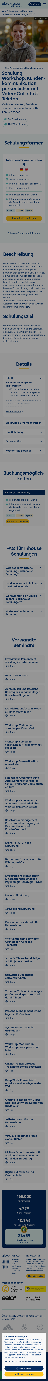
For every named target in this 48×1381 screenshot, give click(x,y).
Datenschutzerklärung (31, 1361)
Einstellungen (25, 1368)
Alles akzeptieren (25, 1374)
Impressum (12, 1361)
